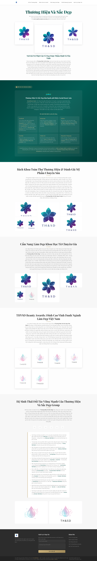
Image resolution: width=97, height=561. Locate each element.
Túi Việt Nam (52, 454)
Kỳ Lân (53, 486)
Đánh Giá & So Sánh (43, 2)
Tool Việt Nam (36, 557)
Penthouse (35, 481)
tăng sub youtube (24, 140)
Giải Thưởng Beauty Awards (75, 544)
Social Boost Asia (31, 101)
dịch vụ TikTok (65, 121)
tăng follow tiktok (70, 123)
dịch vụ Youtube (23, 139)
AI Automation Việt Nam (55, 470)
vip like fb (25, 124)
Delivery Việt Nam (62, 448)
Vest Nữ (58, 459)
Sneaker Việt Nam (62, 476)
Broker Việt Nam (38, 493)
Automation (43, 465)
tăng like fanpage (61, 149)
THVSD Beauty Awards (66, 2)
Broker (65, 492)
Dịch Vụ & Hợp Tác (78, 2)
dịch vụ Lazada (67, 148)
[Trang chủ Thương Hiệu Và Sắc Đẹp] (16, 2)
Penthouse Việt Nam (57, 481)
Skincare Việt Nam (49, 438)
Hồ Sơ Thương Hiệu (32, 2)
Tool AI (56, 559)
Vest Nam (52, 459)
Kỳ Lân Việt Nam (62, 486)
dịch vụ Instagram (48, 121)
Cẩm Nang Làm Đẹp (54, 2)
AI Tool (52, 559)
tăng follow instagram (48, 123)
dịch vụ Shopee (60, 148)
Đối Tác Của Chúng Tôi (74, 546)
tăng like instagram (49, 124)
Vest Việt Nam (35, 461)
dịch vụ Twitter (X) (48, 139)
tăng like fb (23, 126)
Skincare (45, 436)
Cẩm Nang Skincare (73, 541)
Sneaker (36, 476)
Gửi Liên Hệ (52, 551)
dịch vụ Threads (69, 139)
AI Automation (40, 470)
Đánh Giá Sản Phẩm (73, 539)
